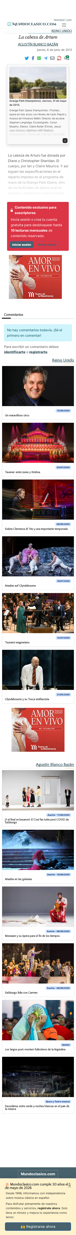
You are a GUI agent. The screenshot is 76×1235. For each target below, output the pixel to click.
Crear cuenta (47, 244)
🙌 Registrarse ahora (38, 1226)
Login (69, 19)
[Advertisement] (38, 9)
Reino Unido (61, 31)
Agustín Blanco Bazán (38, 44)
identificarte (14, 352)
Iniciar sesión (21, 244)
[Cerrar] (70, 1186)
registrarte (38, 352)
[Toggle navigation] (64, 24)
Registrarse (59, 19)
